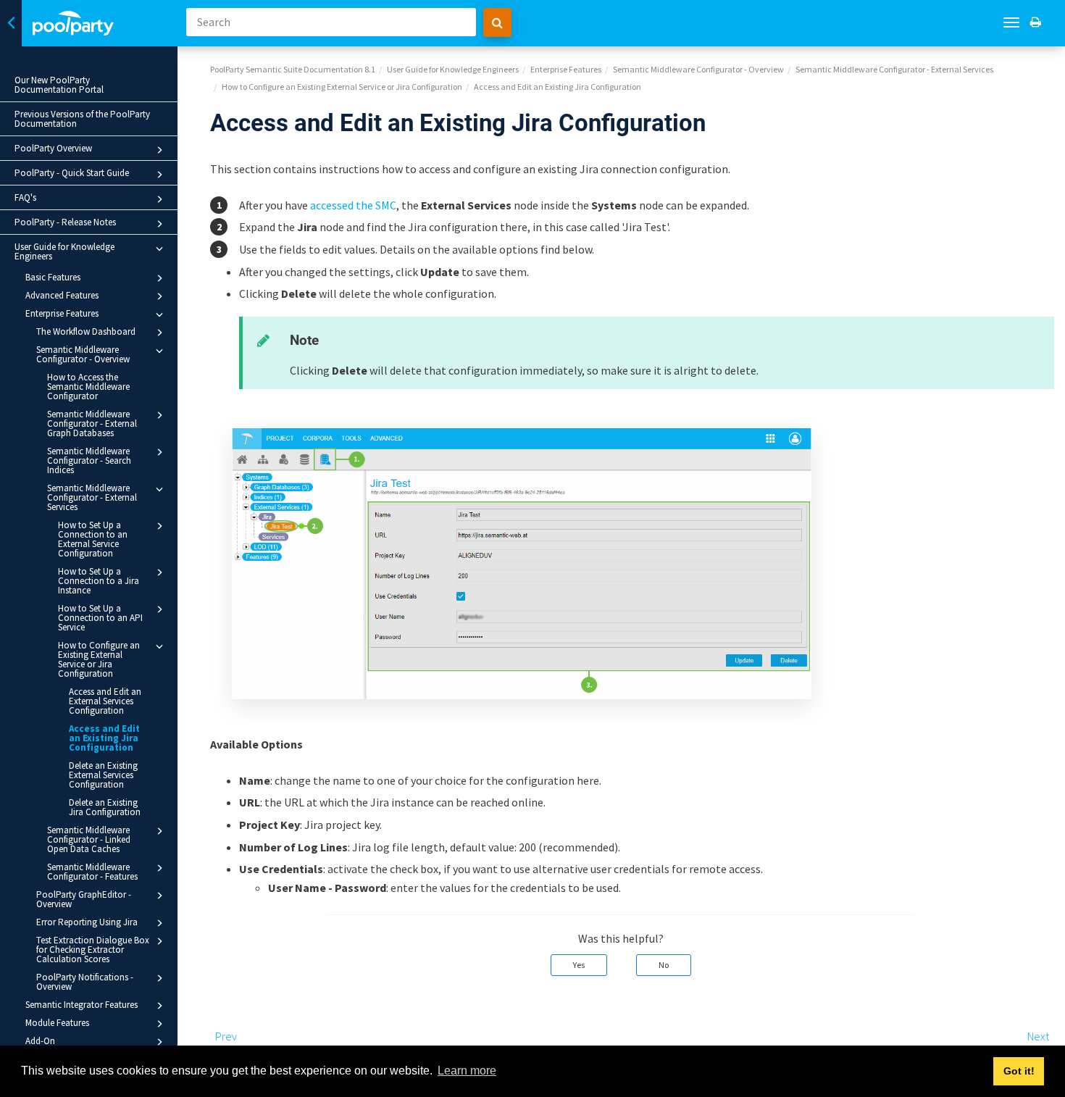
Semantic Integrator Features (81, 1004)
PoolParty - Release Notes (65, 222)
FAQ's (25, 197)
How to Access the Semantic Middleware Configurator (88, 386)
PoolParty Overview (53, 148)
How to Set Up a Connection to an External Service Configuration (93, 539)
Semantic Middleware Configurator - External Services (92, 497)
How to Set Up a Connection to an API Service (100, 617)
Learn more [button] (467, 1070)
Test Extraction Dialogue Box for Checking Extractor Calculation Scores (92, 949)
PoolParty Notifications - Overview (84, 982)
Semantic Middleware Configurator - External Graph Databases (92, 423)
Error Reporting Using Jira (87, 922)
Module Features (57, 1023)
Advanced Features (62, 295)
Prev (226, 1036)
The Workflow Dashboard (85, 331)
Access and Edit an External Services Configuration (105, 701)
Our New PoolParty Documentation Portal (59, 85)
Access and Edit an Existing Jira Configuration (104, 738)
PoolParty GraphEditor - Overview (83, 899)
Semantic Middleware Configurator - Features (92, 872)
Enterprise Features (62, 313)
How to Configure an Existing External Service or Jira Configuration (99, 659)
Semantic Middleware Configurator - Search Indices (89, 460)
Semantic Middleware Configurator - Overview (83, 354)
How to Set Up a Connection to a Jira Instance (98, 580)
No (664, 964)
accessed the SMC (353, 205)
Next (1038, 1036)
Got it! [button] (1019, 1071)
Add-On (40, 1041)
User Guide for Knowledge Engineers (64, 251)
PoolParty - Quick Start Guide (71, 173)
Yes (579, 964)
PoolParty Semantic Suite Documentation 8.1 (292, 69)
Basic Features (52, 277)
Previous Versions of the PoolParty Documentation (82, 119)
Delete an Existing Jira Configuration (105, 807)
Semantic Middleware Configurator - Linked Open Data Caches (88, 839)
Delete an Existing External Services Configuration (103, 775)
